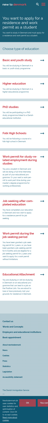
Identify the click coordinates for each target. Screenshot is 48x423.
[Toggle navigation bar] (44, 4)
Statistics (6, 366)
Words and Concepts (13, 327)
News (5, 350)
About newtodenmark (12, 345)
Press (5, 361)
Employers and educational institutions (22, 332)
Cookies (6, 356)
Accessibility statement (12, 377)
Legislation (7, 372)
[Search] (37, 4)
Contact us (8, 321)
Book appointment (12, 337)
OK (27, 403)
